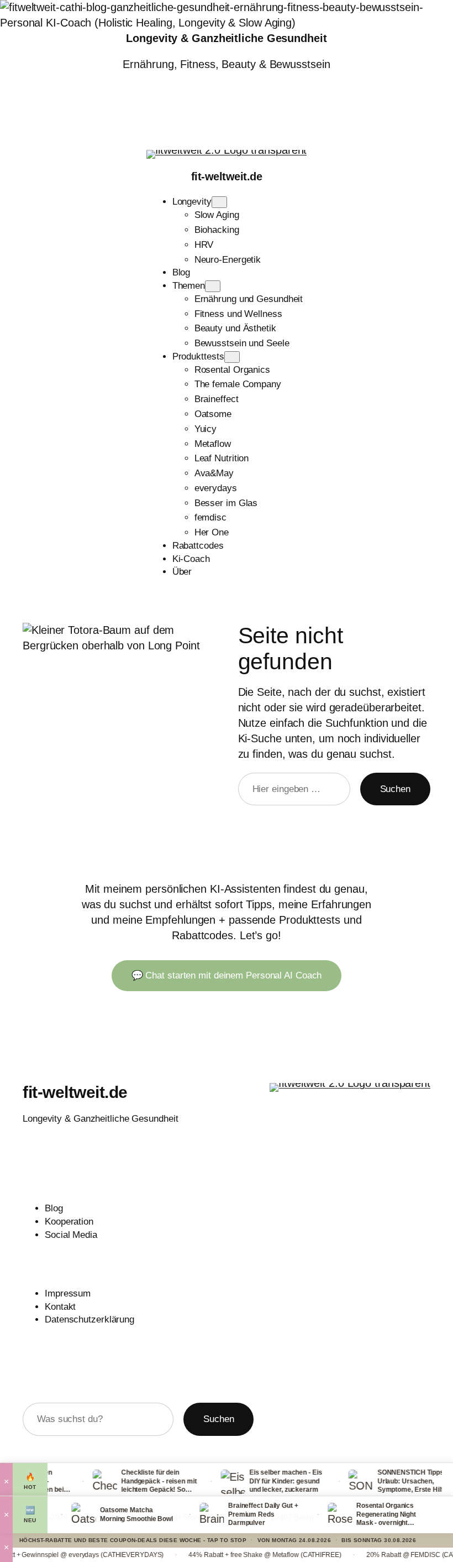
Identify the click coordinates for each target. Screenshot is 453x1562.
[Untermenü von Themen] (212, 286)
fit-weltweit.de (226, 176)
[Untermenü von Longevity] (219, 202)
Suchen (395, 789)
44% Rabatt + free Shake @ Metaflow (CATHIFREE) (236, 1555)
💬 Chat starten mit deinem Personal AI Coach (226, 975)
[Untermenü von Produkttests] (232, 357)
